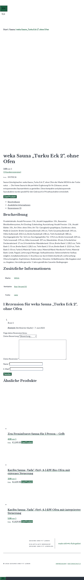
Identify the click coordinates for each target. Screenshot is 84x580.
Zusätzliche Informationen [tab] (19, 205)
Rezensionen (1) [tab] (14, 208)
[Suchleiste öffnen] (3, 14)
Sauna (12, 29)
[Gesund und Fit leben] (9, 5)
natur (16, 295)
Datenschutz (74, 563)
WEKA (16, 278)
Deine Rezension (11, 359)
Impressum (61, 563)
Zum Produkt (10, 196)
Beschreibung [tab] (14, 202)
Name (6, 364)
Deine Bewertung (11, 336)
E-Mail (6, 369)
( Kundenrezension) (12, 172)
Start (5, 29)
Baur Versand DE (20, 286)
